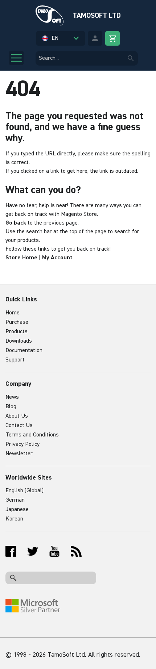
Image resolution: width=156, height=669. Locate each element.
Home (12, 313)
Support (15, 360)
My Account (57, 258)
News (12, 397)
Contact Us (19, 425)
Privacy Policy (22, 444)
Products (16, 332)
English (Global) (24, 491)
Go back (15, 223)
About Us (16, 416)
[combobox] (87, 58)
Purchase (16, 322)
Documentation (23, 351)
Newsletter (19, 454)
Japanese (17, 510)
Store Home (21, 258)
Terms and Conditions (32, 435)
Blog (10, 407)
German (15, 500)
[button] (60, 38)
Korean (14, 519)
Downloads (18, 341)
